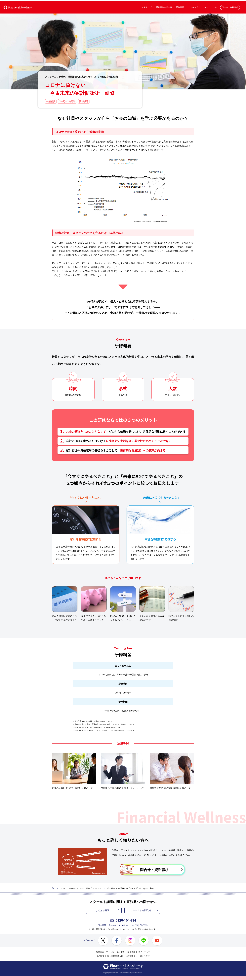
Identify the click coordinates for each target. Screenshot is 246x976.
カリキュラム (194, 7)
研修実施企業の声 (164, 7)
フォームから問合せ (141, 910)
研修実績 (180, 7)
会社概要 (121, 952)
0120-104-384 (126, 920)
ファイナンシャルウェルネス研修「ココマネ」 (81, 888)
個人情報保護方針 (115, 956)
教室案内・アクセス (105, 952)
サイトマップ (144, 952)
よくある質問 (102, 910)
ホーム (53, 888)
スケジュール (211, 7)
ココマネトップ (145, 7)
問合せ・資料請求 (230, 7)
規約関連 (100, 956)
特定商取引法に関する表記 (138, 956)
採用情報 (131, 952)
